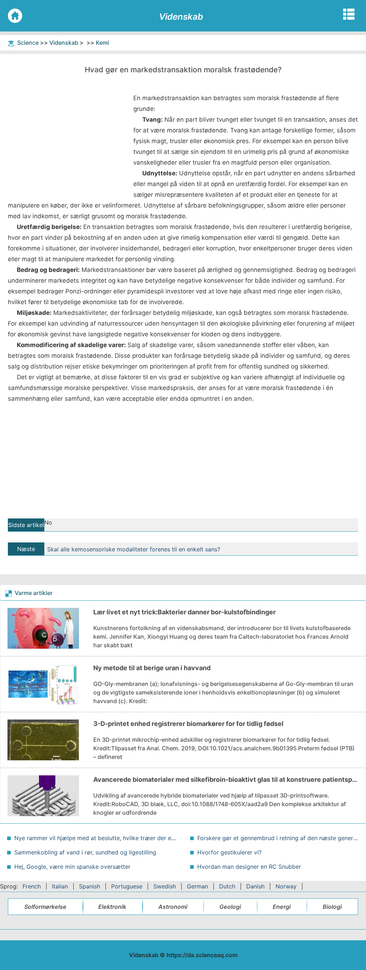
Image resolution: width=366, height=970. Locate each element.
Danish (255, 886)
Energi (282, 906)
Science (28, 42)
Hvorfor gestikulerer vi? (229, 852)
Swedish (164, 886)
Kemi (102, 42)
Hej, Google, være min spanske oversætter (72, 866)
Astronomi (172, 906)
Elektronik (112, 906)
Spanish (89, 886)
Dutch (227, 886)
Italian (60, 886)
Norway (286, 886)
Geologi (230, 906)
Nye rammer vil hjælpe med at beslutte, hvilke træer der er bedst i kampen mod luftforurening (141, 838)
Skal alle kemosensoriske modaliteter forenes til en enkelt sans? (133, 549)
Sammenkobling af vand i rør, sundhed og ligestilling (85, 852)
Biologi (332, 906)
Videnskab (63, 42)
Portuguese (126, 886)
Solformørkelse (45, 906)
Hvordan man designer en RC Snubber (249, 866)
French (32, 886)
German (197, 886)
